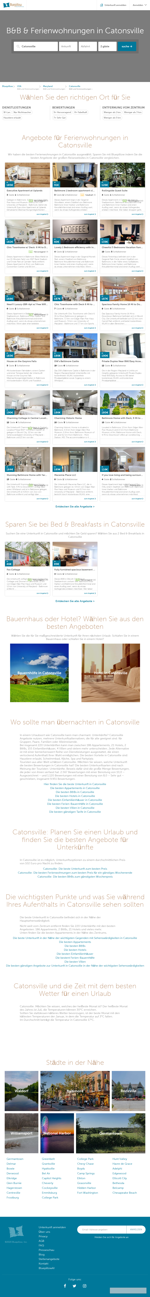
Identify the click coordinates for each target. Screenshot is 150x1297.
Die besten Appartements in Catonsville (75, 788)
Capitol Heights (51, 1178)
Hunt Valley (119, 1159)
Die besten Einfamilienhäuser (75, 953)
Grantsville (48, 1163)
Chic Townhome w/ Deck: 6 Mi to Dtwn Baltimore (34, 247)
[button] (65, 1286)
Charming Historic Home (68, 418)
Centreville (13, 1192)
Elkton (81, 1178)
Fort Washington (87, 1192)
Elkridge (12, 1178)
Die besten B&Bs (75, 946)
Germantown (15, 1159)
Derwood (13, 1173)
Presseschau (46, 1250)
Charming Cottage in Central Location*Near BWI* (34, 418)
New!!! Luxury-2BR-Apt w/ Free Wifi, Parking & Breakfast (38, 304)
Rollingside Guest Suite (114, 190)
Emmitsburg (49, 1192)
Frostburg (13, 1197)
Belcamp (118, 1188)
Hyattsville (48, 1168)
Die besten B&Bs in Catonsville (75, 792)
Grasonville (84, 1183)
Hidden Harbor (86, 1188)
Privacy (43, 1236)
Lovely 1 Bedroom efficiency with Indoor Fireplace (82, 247)
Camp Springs (86, 1173)
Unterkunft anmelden (52, 1227)
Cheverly (47, 1183)
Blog (42, 1254)
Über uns (44, 1231)
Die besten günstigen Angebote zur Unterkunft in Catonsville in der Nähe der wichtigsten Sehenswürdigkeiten (75, 965)
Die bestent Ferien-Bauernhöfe (75, 957)
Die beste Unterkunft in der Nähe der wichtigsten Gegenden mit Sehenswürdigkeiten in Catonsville (75, 938)
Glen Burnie (14, 1183)
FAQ (41, 1245)
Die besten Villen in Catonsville (75, 807)
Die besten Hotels (75, 949)
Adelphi (117, 1168)
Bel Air (46, 1173)
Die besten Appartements (75, 942)
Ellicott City (119, 1178)
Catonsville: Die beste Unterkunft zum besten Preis (75, 868)
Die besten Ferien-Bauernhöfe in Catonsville (75, 804)
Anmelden (136, 1229)
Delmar (11, 1163)
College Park (85, 1159)
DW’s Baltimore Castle (66, 361)
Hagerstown (14, 1188)
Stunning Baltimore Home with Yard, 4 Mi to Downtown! (38, 475)
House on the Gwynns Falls (21, 361)
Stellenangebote (49, 1259)
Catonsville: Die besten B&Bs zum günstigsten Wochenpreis (75, 876)
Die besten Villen (75, 961)
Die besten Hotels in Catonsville (75, 796)
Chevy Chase (85, 1163)
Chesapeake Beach (124, 1192)
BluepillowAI (46, 1268)
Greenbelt (48, 1159)
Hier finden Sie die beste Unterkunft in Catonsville (75, 784)
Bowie (11, 1168)
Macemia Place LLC (65, 475)
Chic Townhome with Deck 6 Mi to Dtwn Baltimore (82, 304)
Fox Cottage (13, 569)
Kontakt (43, 1263)
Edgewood (119, 1173)
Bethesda (118, 1183)
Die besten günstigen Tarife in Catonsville (75, 811)
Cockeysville (50, 1188)
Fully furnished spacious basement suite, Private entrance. (86, 569)
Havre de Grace (122, 1163)
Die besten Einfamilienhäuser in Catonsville (75, 800)
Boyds (81, 1168)
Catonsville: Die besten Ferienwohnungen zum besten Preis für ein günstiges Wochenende (75, 872)
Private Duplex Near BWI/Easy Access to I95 (126, 361)
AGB (41, 1241)
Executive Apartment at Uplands (24, 190)
